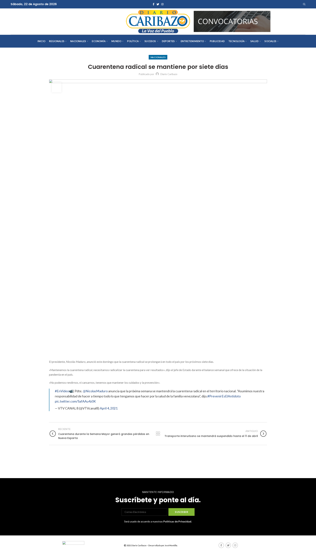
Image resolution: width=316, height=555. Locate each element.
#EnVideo (62, 391)
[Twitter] (157, 4)
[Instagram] (162, 4)
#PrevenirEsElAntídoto (224, 396)
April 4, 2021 (109, 408)
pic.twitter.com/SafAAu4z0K (75, 401)
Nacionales (158, 57)
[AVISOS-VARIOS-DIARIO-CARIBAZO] (232, 21)
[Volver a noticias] (158, 433)
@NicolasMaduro (95, 391)
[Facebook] (153, 4)
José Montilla (171, 545)
